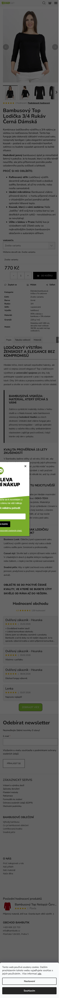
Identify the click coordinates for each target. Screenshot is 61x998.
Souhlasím (29, 990)
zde (39, 973)
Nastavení (29, 981)
